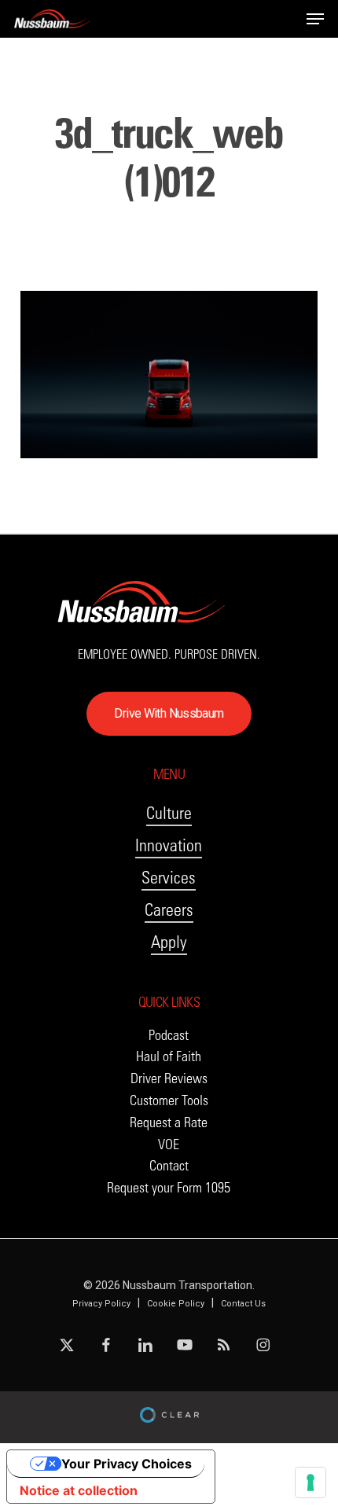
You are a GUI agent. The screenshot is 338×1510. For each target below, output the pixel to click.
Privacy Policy (101, 1304)
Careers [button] (169, 909)
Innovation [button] (168, 845)
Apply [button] (169, 942)
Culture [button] (169, 813)
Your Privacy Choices (126, 1463)
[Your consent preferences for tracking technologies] (310, 1482)
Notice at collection (79, 1490)
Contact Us (243, 1304)
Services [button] (168, 877)
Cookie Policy (175, 1304)
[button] (315, 19)
